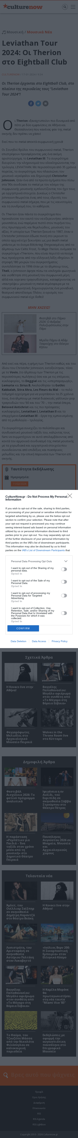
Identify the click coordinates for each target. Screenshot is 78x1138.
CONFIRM (23, 628)
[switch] (64, 569)
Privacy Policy (59, 641)
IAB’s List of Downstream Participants (43, 550)
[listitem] (39, 561)
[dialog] (39, 569)
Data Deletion (18, 641)
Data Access (39, 641)
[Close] (70, 497)
